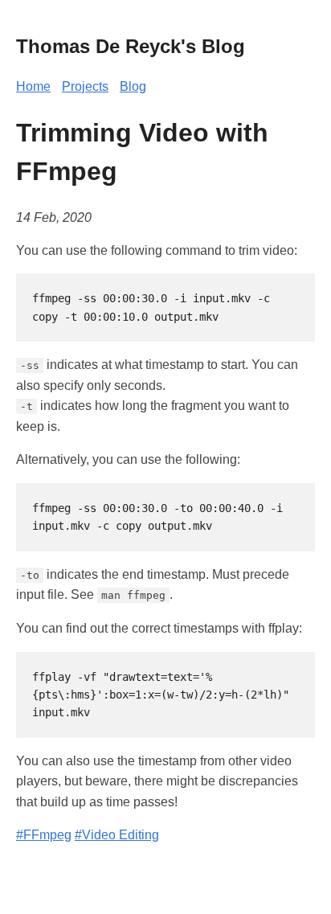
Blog (133, 86)
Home (33, 86)
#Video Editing (117, 835)
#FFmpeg (44, 835)
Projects (85, 86)
